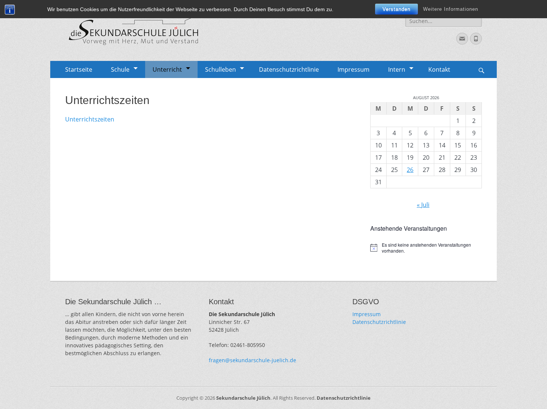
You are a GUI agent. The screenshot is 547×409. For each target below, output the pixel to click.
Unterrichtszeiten (89, 119)
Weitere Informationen (450, 9)
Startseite (78, 69)
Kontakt (439, 69)
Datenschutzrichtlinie (289, 69)
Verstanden (396, 9)
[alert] (426, 248)
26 (410, 170)
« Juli (423, 205)
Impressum (354, 69)
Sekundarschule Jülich (243, 398)
